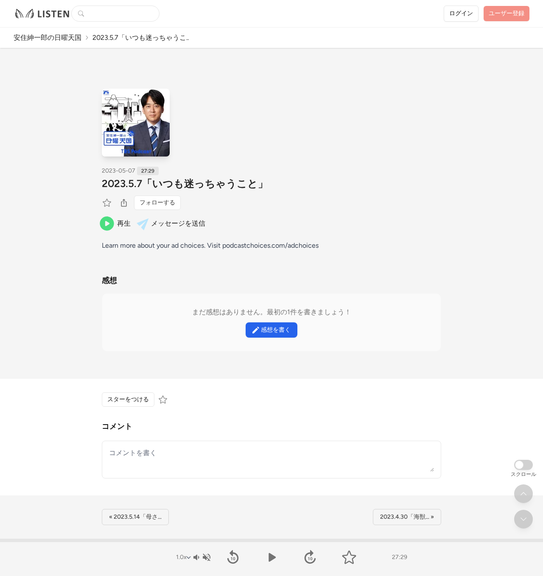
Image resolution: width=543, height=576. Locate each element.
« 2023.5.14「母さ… (135, 516)
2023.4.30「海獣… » (407, 516)
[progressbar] (271, 540)
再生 (124, 223)
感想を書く (276, 329)
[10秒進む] (310, 557)
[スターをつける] (108, 203)
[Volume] (201, 557)
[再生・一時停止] (271, 557)
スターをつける (128, 399)
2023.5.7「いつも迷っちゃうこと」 (185, 183)
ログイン (461, 13)
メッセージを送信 (178, 223)
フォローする (157, 202)
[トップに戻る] (523, 493)
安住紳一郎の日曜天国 (47, 38)
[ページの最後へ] (523, 519)
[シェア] (124, 203)
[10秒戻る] (232, 557)
